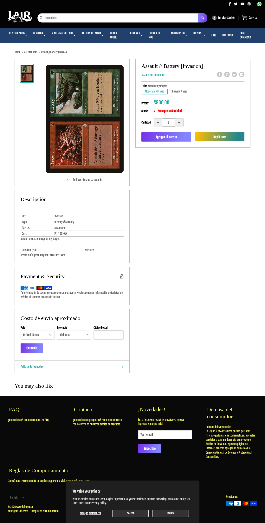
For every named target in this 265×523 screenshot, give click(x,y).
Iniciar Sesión (226, 17)
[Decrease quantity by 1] (158, 122)
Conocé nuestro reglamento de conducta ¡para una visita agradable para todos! (49, 480)
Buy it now (219, 137)
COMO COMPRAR (245, 35)
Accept (130, 513)
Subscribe (150, 448)
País (23, 327)
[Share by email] (241, 74)
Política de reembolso (32, 366)
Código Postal (101, 327)
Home (17, 52)
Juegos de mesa (91, 35)
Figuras (135, 35)
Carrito (253, 17)
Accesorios (178, 35)
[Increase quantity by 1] (179, 122)
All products (30, 52)
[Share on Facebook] (219, 74)
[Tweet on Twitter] (234, 74)
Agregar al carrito (166, 137)
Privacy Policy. (99, 503)
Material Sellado (63, 35)
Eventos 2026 (16, 35)
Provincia (62, 327)
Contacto (228, 35)
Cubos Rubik (113, 35)
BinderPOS (53, 511)
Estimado (31, 348)
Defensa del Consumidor (218, 427)
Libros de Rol (155, 35)
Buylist (198, 35)
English (14, 497)
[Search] (202, 17)
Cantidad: (146, 122)
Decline (170, 513)
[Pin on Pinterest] (227, 74)
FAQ (213, 35)
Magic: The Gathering (153, 75)
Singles (38, 35)
